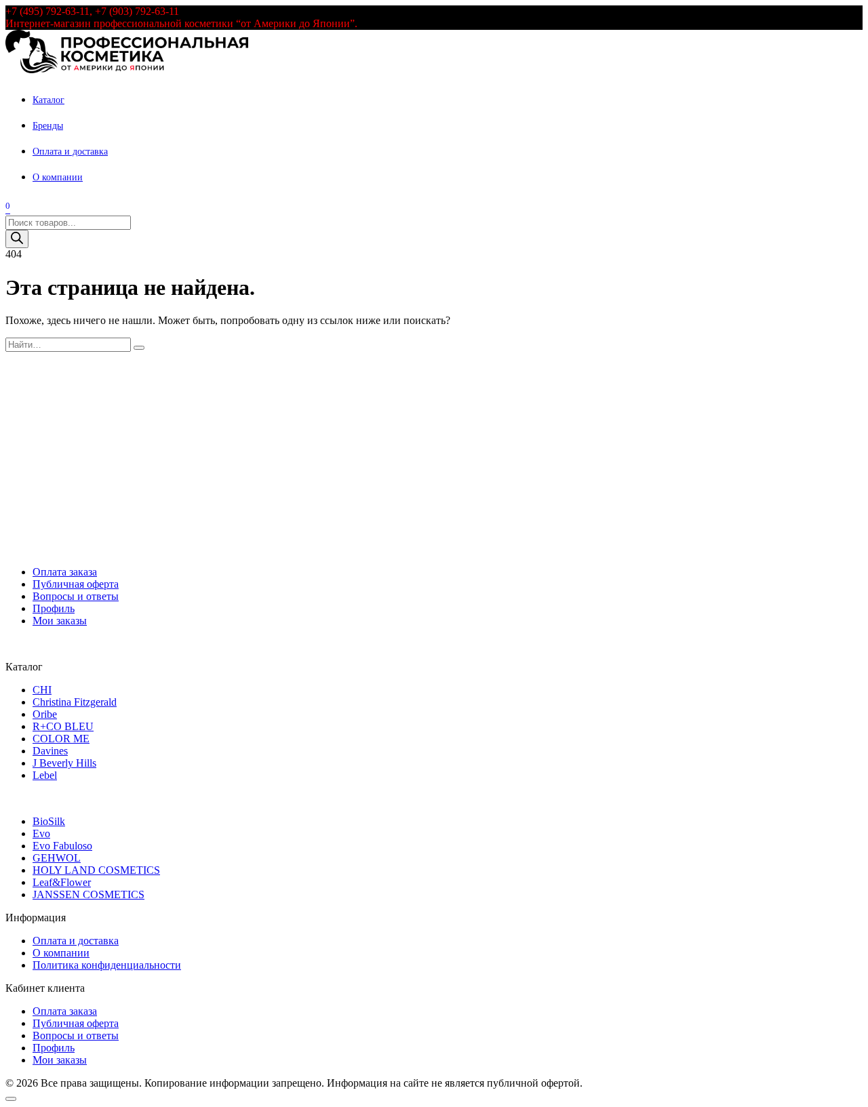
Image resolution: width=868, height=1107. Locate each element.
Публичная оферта (76, 584)
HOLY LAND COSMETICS (96, 870)
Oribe (45, 714)
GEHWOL (57, 858)
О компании (58, 177)
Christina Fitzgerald (75, 702)
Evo (41, 833)
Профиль (54, 608)
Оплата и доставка (70, 151)
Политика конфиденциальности (107, 965)
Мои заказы (60, 620)
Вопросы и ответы (76, 596)
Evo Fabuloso (62, 845)
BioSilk (49, 821)
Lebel (45, 775)
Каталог (48, 100)
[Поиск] (16, 239)
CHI (42, 690)
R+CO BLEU (63, 726)
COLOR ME (61, 738)
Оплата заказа (65, 572)
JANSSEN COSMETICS (88, 894)
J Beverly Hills (64, 763)
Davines (50, 751)
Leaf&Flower (62, 882)
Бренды (48, 126)
